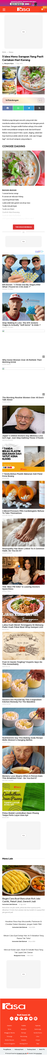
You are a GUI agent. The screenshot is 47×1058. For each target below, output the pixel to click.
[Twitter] (21, 1018)
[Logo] (23, 9)
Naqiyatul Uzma (19, 955)
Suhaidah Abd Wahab (9, 904)
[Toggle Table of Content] (38, 100)
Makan (11, 52)
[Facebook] (11, 1018)
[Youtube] (31, 1018)
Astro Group (39, 1053)
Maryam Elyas (9, 63)
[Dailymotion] (35, 1018)
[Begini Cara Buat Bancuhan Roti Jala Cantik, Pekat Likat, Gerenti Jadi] (23, 880)
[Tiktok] (26, 1018)
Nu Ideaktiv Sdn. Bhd (22, 1053)
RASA (4, 52)
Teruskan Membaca (23, 227)
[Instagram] (16, 1018)
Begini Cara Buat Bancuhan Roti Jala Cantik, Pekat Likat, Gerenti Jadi (21, 900)
